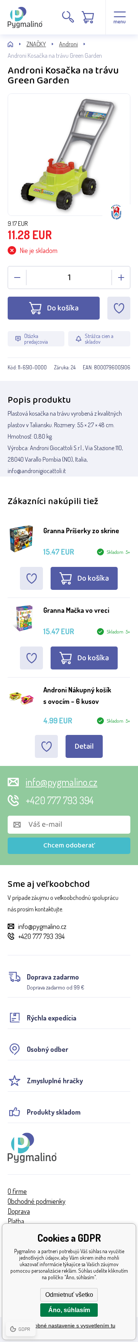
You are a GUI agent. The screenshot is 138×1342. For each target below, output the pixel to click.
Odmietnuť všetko (69, 1294)
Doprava (19, 1211)
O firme (17, 1191)
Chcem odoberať (69, 845)
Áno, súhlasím (69, 1310)
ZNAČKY (36, 44)
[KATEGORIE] (17, 44)
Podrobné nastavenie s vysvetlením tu (69, 1325)
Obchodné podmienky (37, 1201)
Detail (84, 746)
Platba (16, 1221)
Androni (68, 44)
